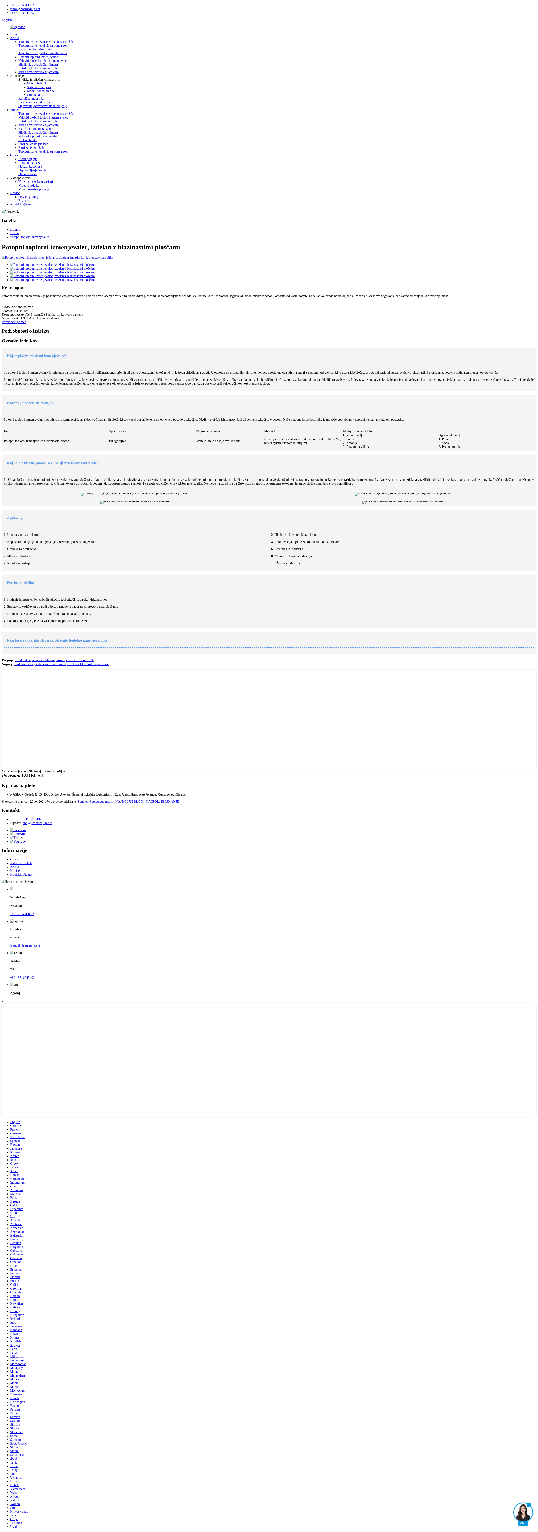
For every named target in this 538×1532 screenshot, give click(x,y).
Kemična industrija (31, 98)
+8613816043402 (22, 5)
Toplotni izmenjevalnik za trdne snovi (43, 45)
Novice (15, 193)
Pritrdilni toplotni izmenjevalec (38, 68)
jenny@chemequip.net (25, 9)
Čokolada (33, 94)
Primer (14, 110)
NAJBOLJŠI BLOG (129, 801)
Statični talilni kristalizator (35, 49)
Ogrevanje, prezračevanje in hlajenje (42, 106)
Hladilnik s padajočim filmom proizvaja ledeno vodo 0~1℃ (54, 660)
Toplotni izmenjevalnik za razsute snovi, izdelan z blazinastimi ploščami (61, 664)
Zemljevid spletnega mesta (95, 801)
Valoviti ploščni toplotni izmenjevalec (43, 60)
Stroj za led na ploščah (33, 144)
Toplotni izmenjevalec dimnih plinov (42, 53)
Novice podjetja (29, 197)
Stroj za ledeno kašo (31, 147)
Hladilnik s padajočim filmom (38, 64)
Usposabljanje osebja (32, 170)
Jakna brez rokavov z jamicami (38, 72)
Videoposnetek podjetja (34, 189)
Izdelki (14, 38)
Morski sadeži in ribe (41, 91)
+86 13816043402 (22, 12)
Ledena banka (27, 140)
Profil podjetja (27, 159)
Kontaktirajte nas (21, 204)
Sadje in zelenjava (39, 87)
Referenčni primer (14, 322)
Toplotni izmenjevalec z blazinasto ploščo (46, 41)
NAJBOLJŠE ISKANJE (162, 801)
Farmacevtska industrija (34, 102)
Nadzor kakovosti (30, 166)
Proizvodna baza (29, 163)
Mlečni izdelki (36, 83)
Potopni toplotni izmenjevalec (38, 57)
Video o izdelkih (29, 185)
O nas (14, 155)
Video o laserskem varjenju (36, 181)
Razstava (24, 200)
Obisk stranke (27, 174)
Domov (15, 34)
